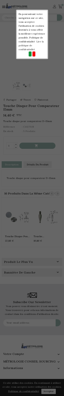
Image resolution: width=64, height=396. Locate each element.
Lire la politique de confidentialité (31, 45)
